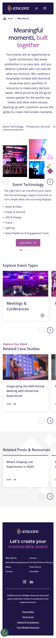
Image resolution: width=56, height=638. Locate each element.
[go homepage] (18, 8)
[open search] (36, 8)
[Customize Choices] (4, 632)
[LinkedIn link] (31, 582)
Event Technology (13, 126)
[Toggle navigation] (45, 8)
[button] (6, 182)
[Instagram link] (24, 582)
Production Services (38, 126)
